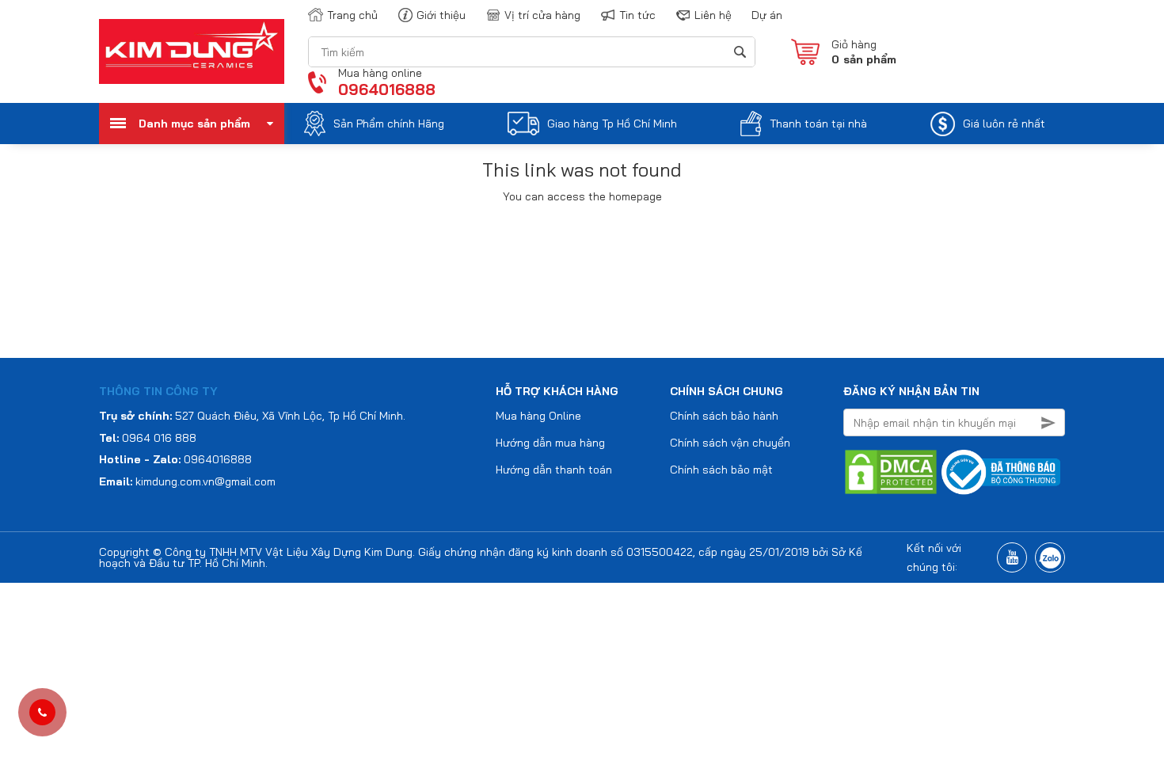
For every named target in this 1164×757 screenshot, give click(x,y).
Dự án (766, 15)
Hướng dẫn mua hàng (550, 443)
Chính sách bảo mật (721, 469)
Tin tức (637, 15)
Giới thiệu (441, 15)
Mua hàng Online (538, 416)
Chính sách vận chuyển (730, 443)
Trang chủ (352, 15)
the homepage (625, 196)
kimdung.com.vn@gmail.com (205, 481)
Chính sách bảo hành (724, 416)
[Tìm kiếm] (739, 52)
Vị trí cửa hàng (542, 15)
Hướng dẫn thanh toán (554, 469)
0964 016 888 (159, 438)
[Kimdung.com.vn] (191, 51)
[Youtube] (1012, 557)
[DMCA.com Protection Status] (890, 471)
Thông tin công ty (158, 391)
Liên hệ (713, 15)
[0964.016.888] (42, 712)
